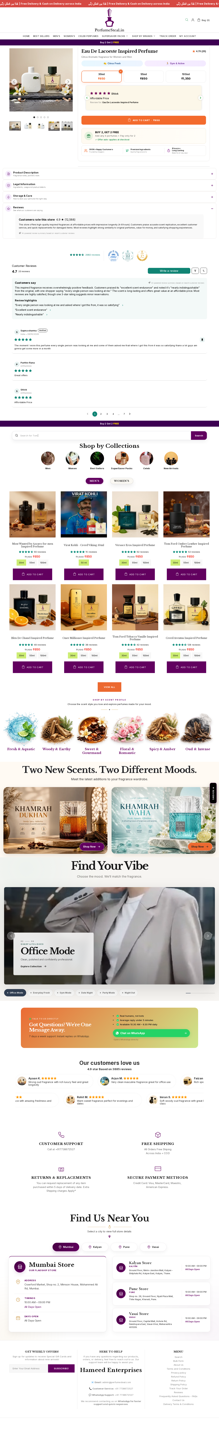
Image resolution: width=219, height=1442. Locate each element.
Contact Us (178, 1400)
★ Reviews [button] (213, 793)
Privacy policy (178, 1372)
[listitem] (48, 461)
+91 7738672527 (124, 1388)
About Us (178, 1364)
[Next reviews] (200, 98)
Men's (94, 480)
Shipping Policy (178, 1384)
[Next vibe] (208, 936)
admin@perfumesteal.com (116, 1382)
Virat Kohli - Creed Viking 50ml (84, 545)
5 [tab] (48, 117)
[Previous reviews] (87, 98)
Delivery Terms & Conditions (178, 1404)
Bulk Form (178, 1361)
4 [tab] (44, 117)
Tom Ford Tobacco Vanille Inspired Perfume (135, 638)
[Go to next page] (130, 414)
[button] (143, 98)
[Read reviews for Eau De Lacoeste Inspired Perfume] (199, 51)
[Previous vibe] (11, 936)
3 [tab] (41, 117)
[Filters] (195, 271)
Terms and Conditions (178, 1368)
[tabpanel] (41, 79)
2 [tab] (37, 117)
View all (109, 687)
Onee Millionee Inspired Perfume (83, 638)
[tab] (15, 992)
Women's (121, 480)
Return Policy (178, 1380)
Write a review (169, 270)
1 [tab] (34, 117)
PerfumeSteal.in (109, 19)
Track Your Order (178, 1388)
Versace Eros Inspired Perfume (135, 545)
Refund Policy (178, 1376)
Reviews (178, 1392)
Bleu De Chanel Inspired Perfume (32, 638)
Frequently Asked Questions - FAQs (178, 1396)
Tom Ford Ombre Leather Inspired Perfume (186, 545)
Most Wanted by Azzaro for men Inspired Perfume (32, 545)
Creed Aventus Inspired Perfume (186, 638)
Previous (10, 47)
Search (199, 435)
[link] (109, 935)
